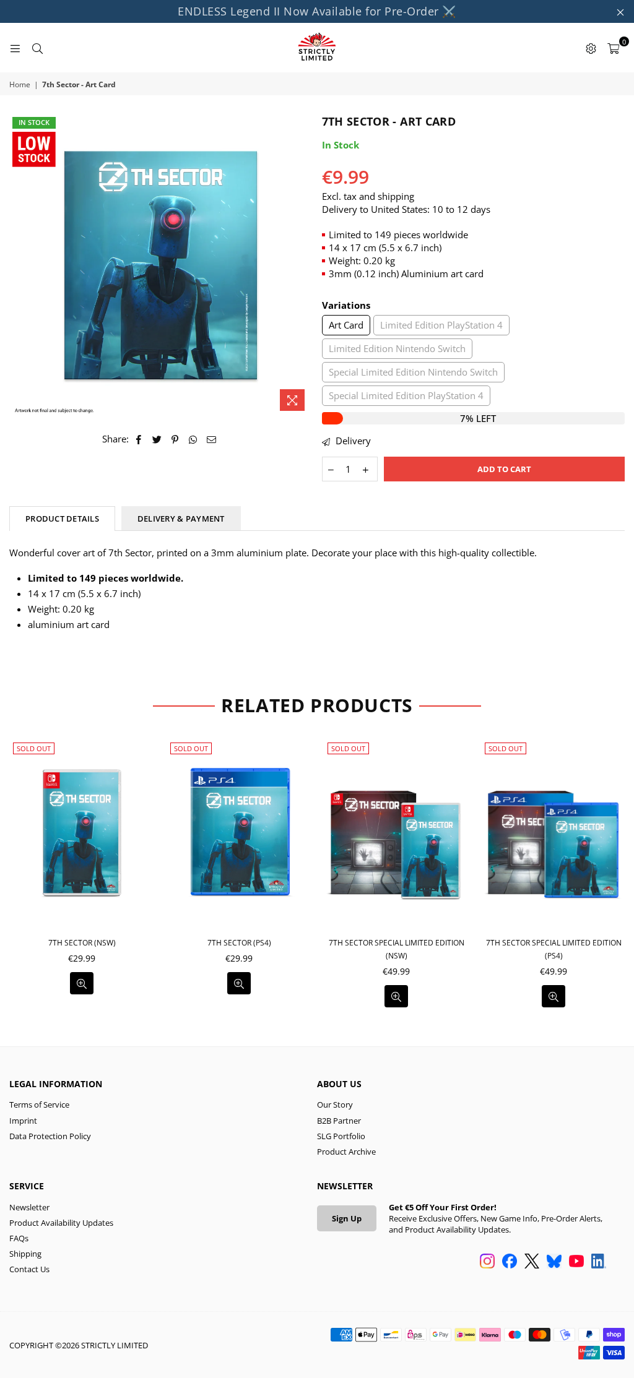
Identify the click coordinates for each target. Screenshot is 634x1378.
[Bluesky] (554, 1262)
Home (19, 85)
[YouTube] (576, 1262)
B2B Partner (339, 1120)
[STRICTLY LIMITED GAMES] (317, 47)
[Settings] (591, 47)
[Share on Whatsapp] (193, 439)
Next (620, 877)
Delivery (352, 440)
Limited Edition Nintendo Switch (397, 348)
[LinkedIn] (598, 1262)
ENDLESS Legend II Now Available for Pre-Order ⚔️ (317, 11)
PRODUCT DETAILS (62, 518)
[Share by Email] (212, 439)
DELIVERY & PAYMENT (181, 518)
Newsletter (29, 1207)
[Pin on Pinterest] (175, 439)
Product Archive (346, 1151)
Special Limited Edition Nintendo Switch (413, 372)
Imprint (23, 1120)
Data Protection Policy (50, 1136)
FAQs (18, 1238)
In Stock (34, 122)
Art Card (346, 325)
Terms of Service (39, 1104)
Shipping (25, 1253)
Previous (14, 877)
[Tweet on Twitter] (157, 439)
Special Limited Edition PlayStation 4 (406, 395)
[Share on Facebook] (139, 439)
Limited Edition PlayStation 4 (441, 325)
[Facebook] (509, 1262)
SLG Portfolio (341, 1136)
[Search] (37, 47)
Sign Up (347, 1218)
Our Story (335, 1104)
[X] (531, 1262)
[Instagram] (487, 1262)
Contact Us (29, 1269)
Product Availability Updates (61, 1222)
